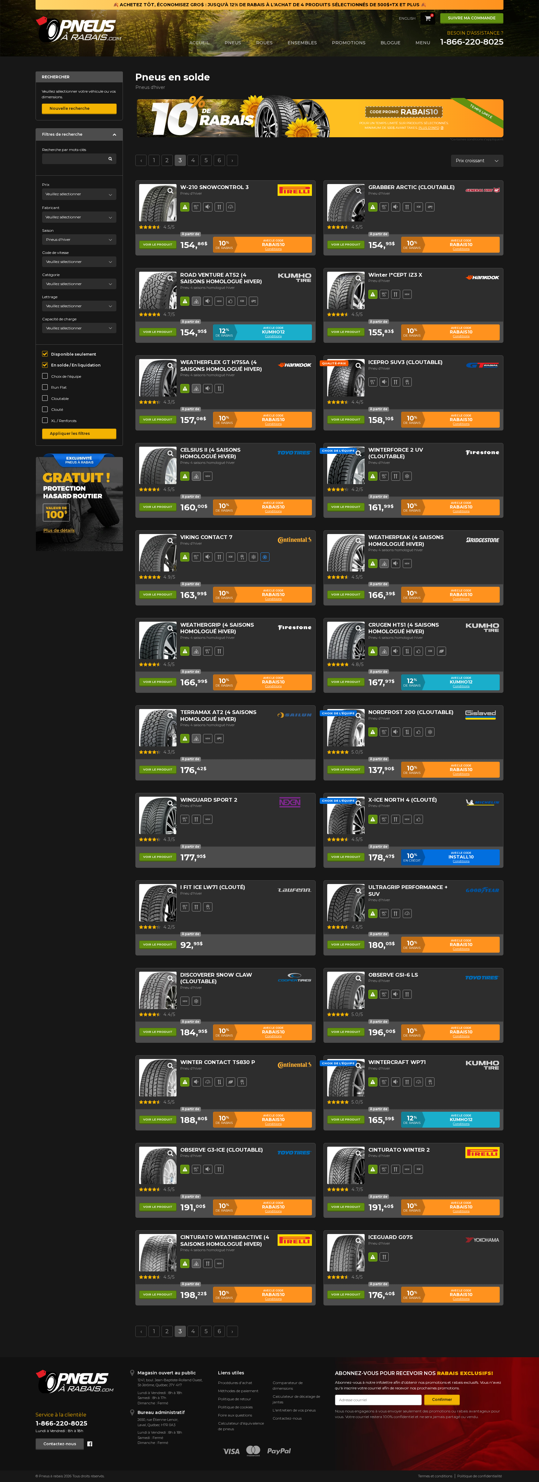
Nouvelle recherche (70, 108)
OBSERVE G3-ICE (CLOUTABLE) (221, 1150)
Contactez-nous (59, 1443)
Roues (264, 43)
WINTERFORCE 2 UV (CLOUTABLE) (395, 453)
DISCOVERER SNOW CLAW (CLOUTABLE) (216, 978)
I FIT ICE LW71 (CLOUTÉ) (212, 887)
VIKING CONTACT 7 (206, 537)
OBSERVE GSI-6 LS (393, 975)
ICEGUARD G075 (390, 1237)
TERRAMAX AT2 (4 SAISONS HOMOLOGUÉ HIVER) (218, 715)
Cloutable (60, 398)
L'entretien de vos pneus (294, 1410)
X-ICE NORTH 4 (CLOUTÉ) (402, 800)
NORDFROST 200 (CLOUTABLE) (411, 712)
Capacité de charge (59, 319)
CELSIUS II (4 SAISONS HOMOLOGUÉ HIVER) (210, 453)
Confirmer (442, 1399)
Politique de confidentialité (479, 1476)
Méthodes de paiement (238, 1390)
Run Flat (59, 387)
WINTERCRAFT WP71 (397, 1062)
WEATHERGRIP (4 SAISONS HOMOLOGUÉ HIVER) (217, 628)
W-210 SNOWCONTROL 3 (214, 187)
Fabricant (51, 207)
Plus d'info (409, 128)
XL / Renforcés (63, 420)
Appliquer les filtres (70, 433)
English (407, 18)
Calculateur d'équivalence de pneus (241, 1426)
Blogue (391, 43)
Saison (48, 230)
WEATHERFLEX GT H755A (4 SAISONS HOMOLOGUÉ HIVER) (221, 365)
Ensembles (302, 43)
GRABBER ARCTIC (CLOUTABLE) (411, 187)
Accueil (199, 43)
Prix (45, 184)
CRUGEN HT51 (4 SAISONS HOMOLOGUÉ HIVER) (403, 628)
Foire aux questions (235, 1415)
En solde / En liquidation (75, 365)
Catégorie (51, 274)
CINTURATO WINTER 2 (399, 1150)
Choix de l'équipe (66, 376)
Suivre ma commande (472, 18)
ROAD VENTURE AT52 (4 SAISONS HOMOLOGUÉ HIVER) (221, 278)
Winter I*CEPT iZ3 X (395, 275)
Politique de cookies (235, 1407)
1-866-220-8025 (471, 42)
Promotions (349, 43)
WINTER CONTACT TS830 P (217, 1062)
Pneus (233, 43)
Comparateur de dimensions (288, 1385)
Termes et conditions (435, 1476)
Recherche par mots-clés (64, 149)
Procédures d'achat (235, 1382)
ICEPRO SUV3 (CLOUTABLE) (405, 362)
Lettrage (49, 296)
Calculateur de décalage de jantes (296, 1399)
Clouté (57, 409)
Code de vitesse (55, 252)
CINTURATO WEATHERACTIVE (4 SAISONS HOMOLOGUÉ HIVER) (224, 1240)
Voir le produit (157, 244)
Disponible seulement (73, 354)
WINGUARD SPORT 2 (208, 800)
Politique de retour (234, 1399)
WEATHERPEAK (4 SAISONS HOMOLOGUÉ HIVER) (406, 540)
